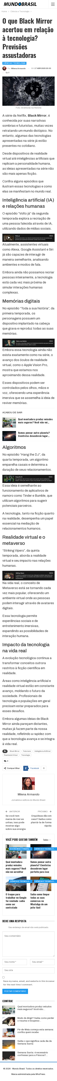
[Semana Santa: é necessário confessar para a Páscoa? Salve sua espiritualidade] (8, 1055)
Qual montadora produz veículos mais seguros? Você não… (34, 1007)
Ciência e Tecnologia (14, 63)
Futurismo (27, 751)
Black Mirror (14, 751)
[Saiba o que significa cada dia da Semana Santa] (8, 1044)
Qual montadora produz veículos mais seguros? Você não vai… (35, 420)
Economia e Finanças (21, 849)
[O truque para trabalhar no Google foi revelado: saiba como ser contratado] (16, 884)
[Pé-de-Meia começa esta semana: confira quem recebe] (8, 1032)
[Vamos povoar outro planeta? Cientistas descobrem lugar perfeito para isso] (9, 436)
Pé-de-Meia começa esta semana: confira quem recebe (35, 1030)
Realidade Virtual (11, 755)
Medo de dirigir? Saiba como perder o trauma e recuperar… (35, 1019)
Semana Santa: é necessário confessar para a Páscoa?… (32, 1053)
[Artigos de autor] (28, 783)
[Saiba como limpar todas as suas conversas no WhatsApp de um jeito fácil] (40, 884)
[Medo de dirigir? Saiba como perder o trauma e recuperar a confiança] (8, 1021)
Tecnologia (25, 755)
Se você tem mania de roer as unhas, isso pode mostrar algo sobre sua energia (16, 822)
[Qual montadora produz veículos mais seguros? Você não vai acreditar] (9, 423)
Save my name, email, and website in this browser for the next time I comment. (29, 983)
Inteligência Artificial (43, 751)
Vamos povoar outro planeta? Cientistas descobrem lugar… (34, 434)
